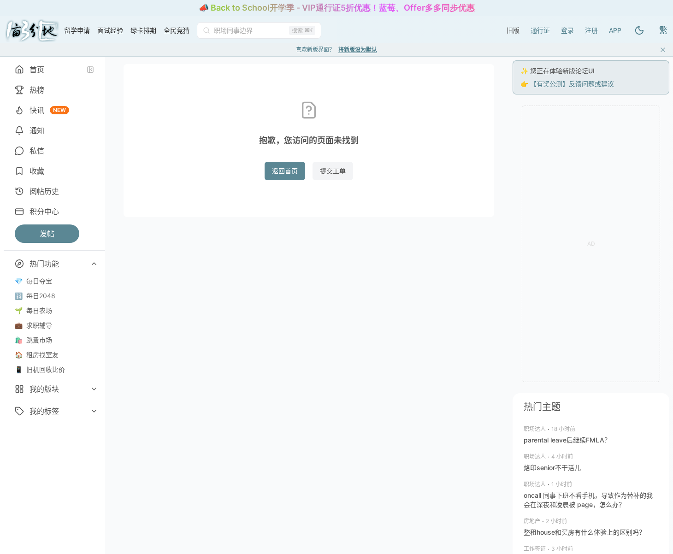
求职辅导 (33, 325)
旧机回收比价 (40, 369)
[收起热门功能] (94, 263)
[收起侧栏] (90, 69)
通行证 (540, 30)
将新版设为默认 (357, 49)
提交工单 (333, 171)
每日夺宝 (33, 281)
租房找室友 (37, 355)
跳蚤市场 (33, 340)
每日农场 (33, 310)
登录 (567, 30)
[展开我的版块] (94, 389)
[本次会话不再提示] (663, 50)
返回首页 (285, 171)
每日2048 (35, 296)
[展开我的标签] (94, 411)
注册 (591, 30)
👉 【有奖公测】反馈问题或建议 (567, 84)
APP (615, 30)
